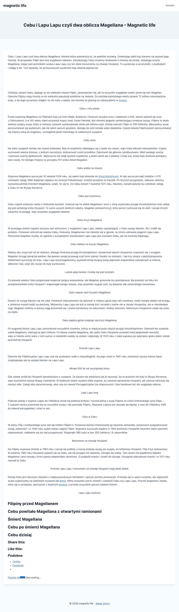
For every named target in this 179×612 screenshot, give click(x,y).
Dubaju (123, 100)
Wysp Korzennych (108, 176)
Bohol (63, 480)
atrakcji (63, 484)
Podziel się (14, 577)
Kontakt (170, 5)
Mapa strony (103, 603)
